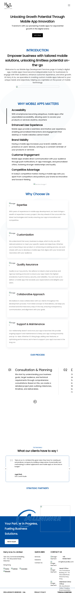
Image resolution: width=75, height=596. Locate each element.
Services (37, 557)
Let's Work (37, 35)
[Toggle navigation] (69, 5)
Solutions (38, 560)
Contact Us (38, 563)
